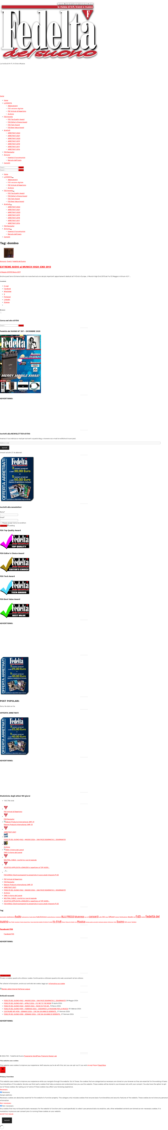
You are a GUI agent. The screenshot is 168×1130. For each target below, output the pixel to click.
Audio (18, 916)
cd (88, 917)
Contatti (7, 163)
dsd (134, 917)
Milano (63, 922)
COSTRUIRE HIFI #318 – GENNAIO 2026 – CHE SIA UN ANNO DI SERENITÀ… (30, 1011)
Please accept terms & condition (14, 523)
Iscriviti (4, 448)
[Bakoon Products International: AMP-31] (19, 822)
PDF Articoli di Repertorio (17, 111)
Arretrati (7, 130)
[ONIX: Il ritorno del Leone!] (14, 850)
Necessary (6, 1092)
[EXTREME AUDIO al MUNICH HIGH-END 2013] (9, 257)
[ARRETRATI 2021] (6, 829)
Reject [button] (95, 1065)
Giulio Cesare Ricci (25, 922)
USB (125, 922)
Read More (102, 1065)
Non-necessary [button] (5, 1103)
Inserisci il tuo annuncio (16, 157)
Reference (110, 922)
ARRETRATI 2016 (14, 149)
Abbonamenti (13, 106)
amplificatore (10, 917)
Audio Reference (41, 917)
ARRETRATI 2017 (14, 147)
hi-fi (55, 921)
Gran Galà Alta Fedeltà (37, 922)
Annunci (7, 155)
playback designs (103, 922)
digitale (117, 917)
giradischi (17, 922)
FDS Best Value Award (16, 128)
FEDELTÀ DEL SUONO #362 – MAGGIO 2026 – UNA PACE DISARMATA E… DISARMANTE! (35, 1001)
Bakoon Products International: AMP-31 (18, 825)
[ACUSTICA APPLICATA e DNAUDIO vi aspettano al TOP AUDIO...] (6, 865)
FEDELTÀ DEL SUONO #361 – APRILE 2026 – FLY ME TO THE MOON (27, 1003)
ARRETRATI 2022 (14, 133)
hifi (59, 921)
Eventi (9, 261)
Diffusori (112, 917)
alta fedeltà (3, 917)
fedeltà (143, 917)
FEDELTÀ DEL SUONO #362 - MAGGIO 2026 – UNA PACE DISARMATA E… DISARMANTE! (35, 840)
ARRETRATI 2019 (14, 141)
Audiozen (58, 917)
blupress (79, 916)
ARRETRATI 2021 (14, 136)
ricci (115, 922)
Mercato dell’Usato (14, 160)
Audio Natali (32, 917)
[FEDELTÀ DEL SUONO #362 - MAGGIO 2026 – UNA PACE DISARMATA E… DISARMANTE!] (6, 837)
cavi (86, 917)
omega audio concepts (92, 922)
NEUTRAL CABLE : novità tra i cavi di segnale (20, 860)
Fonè (12, 922)
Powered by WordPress (32, 1056)
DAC (103, 917)
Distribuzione (123, 917)
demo (106, 917)
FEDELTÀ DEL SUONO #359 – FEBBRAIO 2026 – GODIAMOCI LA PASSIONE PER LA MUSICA (36, 1009)
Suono (120, 921)
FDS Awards (8, 117)
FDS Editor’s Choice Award (17, 122)
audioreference (51, 917)
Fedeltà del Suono (19, 261)
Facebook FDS (6, 929)
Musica (81, 921)
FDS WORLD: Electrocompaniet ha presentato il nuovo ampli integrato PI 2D (31, 875)
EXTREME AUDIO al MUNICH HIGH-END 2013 (25, 266)
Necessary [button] (4, 1090)
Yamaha (133, 922)
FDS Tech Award (14, 125)
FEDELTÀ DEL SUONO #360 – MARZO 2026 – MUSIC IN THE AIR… (27, 1006)
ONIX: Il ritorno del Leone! (13, 852)
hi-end (50, 922)
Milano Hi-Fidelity (70, 922)
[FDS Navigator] (6, 816)
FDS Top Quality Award (16, 119)
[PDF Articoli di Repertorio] (6, 809)
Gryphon (45, 922)
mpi (76, 922)
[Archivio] (6, 844)
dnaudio (130, 917)
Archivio (11, 114)
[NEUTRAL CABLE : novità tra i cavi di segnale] (6, 857)
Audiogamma (25, 917)
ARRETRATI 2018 (14, 144)
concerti (94, 916)
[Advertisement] (84, 80)
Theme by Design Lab (49, 1056)
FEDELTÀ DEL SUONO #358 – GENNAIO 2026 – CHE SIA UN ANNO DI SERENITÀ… (32, 1014)
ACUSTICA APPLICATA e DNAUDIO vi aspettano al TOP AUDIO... (26, 867)
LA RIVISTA (8, 103)
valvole (129, 922)
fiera (10, 922)
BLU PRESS (67, 916)
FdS (138, 916)
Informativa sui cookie (57, 984)
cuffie (100, 917)
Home (6, 100)
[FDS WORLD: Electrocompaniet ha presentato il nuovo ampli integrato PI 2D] (6, 872)
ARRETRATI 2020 (14, 138)
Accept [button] (90, 1065)
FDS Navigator (9, 152)
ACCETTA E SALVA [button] (6, 1114)
